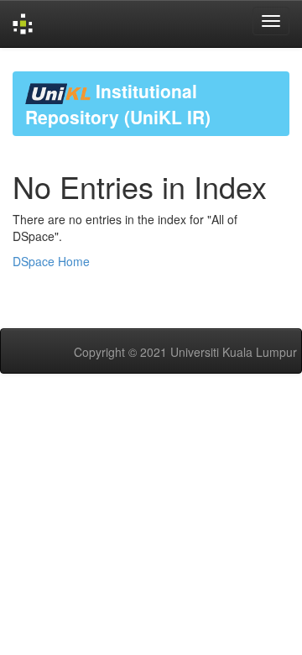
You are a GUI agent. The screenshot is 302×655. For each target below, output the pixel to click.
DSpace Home (51, 261)
